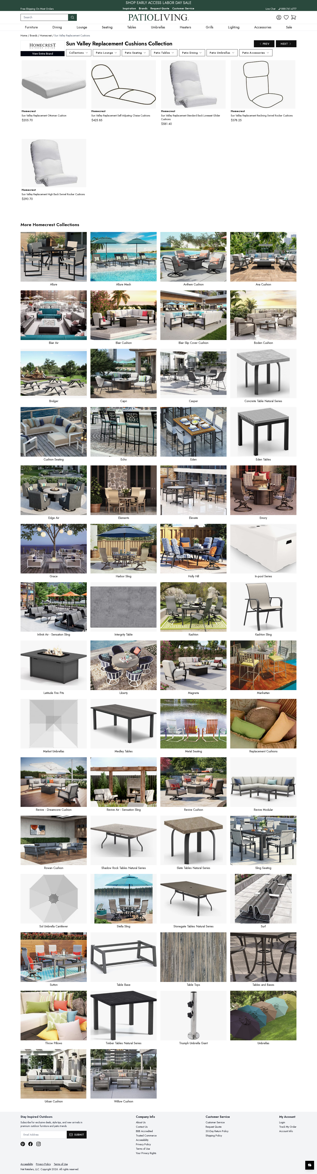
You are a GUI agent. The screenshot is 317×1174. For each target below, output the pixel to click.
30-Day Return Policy (217, 1131)
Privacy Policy (143, 1144)
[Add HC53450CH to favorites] (221, 66)
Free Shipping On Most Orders (37, 9)
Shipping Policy (214, 1135)
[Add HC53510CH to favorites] (291, 66)
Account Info (286, 1131)
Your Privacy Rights (146, 1153)
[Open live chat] (309, 1165)
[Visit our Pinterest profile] (23, 1144)
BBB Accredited (144, 1131)
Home (24, 35)
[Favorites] (286, 17)
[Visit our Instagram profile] (38, 1144)
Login (282, 1122)
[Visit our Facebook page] (30, 1144)
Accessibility (142, 1140)
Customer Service (183, 8)
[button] (293, 17)
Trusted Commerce (146, 1135)
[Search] (72, 17)
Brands (143, 8)
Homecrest (46, 35)
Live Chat (270, 9)
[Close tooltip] (311, 1154)
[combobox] (44, 17)
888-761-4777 (288, 9)
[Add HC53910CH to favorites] (82, 144)
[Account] (279, 17)
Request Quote (159, 8)
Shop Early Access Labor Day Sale (158, 2)
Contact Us (141, 1127)
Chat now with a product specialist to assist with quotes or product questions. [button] (284, 1155)
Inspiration (129, 8)
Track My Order (287, 1127)
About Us (140, 1122)
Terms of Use (143, 1149)
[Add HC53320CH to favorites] (151, 66)
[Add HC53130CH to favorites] (82, 66)
